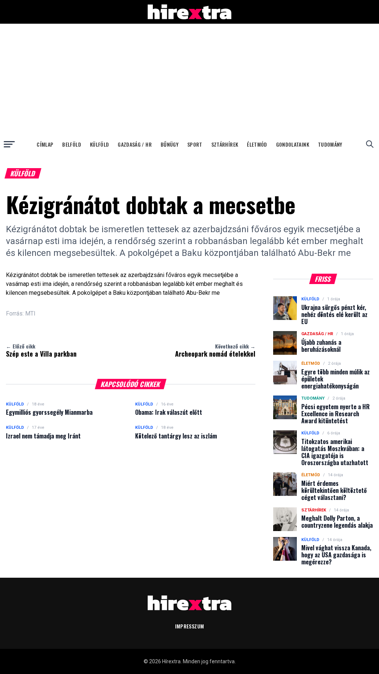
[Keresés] (369, 144)
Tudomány (330, 144)
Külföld (99, 144)
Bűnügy (169, 144)
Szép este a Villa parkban (41, 350)
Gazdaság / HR (135, 144)
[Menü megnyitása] (9, 144)
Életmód (257, 144)
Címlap (45, 144)
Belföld (71, 144)
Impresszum (189, 626)
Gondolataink (292, 144)
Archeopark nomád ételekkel (215, 350)
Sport (194, 144)
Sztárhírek (224, 144)
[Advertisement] (189, 79)
